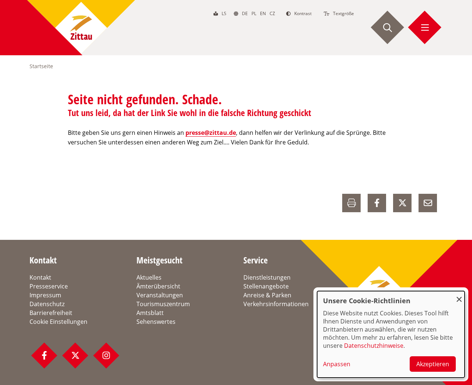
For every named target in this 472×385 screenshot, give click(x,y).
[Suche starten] (387, 27)
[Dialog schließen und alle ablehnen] (459, 295)
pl (253, 13)
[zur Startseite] (81, 27)
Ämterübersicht (158, 286)
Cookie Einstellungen (58, 322)
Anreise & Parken (267, 295)
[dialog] (391, 334)
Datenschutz (47, 304)
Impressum (45, 295)
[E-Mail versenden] (428, 203)
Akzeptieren (432, 364)
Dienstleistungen (267, 277)
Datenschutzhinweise (373, 346)
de (245, 13)
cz (272, 13)
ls (224, 13)
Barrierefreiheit (51, 313)
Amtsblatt (150, 313)
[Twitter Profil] (75, 355)
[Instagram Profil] (106, 355)
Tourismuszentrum (163, 304)
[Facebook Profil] (44, 355)
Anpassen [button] (336, 364)
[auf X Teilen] (402, 203)
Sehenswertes (156, 322)
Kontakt (40, 277)
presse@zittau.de (210, 133)
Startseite (41, 66)
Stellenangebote (266, 286)
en (263, 13)
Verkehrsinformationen (276, 304)
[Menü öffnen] (424, 27)
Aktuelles (149, 277)
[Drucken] (351, 203)
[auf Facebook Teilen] (377, 203)
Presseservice (49, 286)
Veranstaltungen (159, 295)
